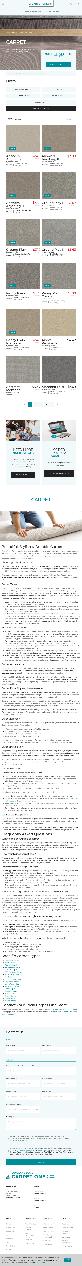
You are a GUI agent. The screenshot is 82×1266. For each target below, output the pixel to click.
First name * (10, 1045)
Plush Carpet (10, 977)
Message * (9, 1116)
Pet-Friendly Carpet (13, 967)
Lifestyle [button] (22, 96)
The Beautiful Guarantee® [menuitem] (48, 1236)
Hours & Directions (13, 1197)
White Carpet (10, 1001)
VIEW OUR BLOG (21, 475)
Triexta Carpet (10, 996)
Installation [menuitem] (47, 1244)
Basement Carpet (12, 960)
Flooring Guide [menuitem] (48, 1231)
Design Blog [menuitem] (29, 1243)
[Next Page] (57, 404)
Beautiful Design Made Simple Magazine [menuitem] (29, 1237)
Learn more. (40, 1262)
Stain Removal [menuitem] (48, 1224)
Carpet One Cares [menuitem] (66, 1232)
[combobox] (39, 73)
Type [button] (57, 89)
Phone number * (12, 1078)
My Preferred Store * (13, 1104)
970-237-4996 (54, 11)
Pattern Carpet (11, 965)
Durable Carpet (11, 970)
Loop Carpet (10, 989)
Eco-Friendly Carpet (13, 979)
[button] (71, 4)
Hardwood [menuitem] (10, 1231)
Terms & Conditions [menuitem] (66, 1242)
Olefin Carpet (10, 998)
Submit (41, 1162)
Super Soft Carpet (12, 986)
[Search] (74, 73)
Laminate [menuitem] (9, 1239)
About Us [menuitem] (65, 1224)
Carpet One (10, 32)
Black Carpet (10, 963)
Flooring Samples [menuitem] (28, 1229)
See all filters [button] (39, 108)
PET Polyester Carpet (13, 972)
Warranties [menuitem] (47, 1241)
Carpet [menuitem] (8, 1235)
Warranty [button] (39, 102)
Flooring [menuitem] (9, 1224)
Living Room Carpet (13, 984)
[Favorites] (75, 4)
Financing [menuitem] (9, 1250)
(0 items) (78, 4)
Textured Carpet (11, 991)
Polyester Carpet (12, 982)
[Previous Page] (24, 404)
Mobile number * (48, 1078)
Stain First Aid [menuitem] (48, 1228)
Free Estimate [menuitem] (11, 1246)
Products (21, 32)
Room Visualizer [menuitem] (30, 1224)
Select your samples (57, 473)
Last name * (46, 1045)
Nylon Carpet (10, 994)
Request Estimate (57, 65)
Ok (67, 1260)
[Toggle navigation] (3, 4)
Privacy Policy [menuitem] (67, 1246)
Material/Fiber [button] (21, 89)
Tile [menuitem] (7, 1242)
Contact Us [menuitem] (66, 1237)
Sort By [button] (68, 119)
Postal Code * (47, 1091)
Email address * (11, 1091)
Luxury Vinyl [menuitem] (10, 1228)
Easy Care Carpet (12, 974)
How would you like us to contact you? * (20, 1066)
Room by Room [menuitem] (67, 1228)
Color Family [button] (57, 96)
